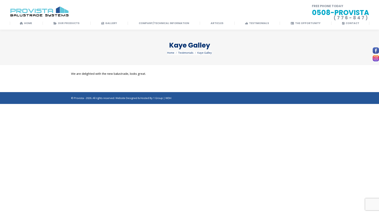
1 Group (158, 98)
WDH (168, 98)
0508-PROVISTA (340, 12)
